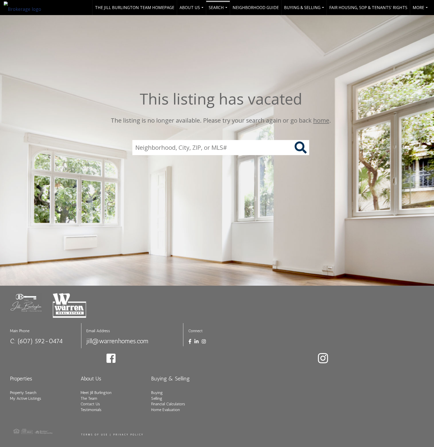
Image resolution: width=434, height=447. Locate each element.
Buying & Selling (304, 10)
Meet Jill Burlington (96, 392)
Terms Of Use (94, 434)
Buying (157, 392)
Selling (156, 398)
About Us (192, 10)
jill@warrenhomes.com (117, 341)
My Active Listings (25, 398)
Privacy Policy (128, 434)
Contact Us (90, 404)
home (321, 120)
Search (219, 10)
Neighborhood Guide (256, 7)
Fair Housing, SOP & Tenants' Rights (368, 7)
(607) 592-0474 (40, 341)
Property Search (23, 392)
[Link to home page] (25, 7)
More (421, 10)
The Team (89, 398)
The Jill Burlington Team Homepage (134, 7)
